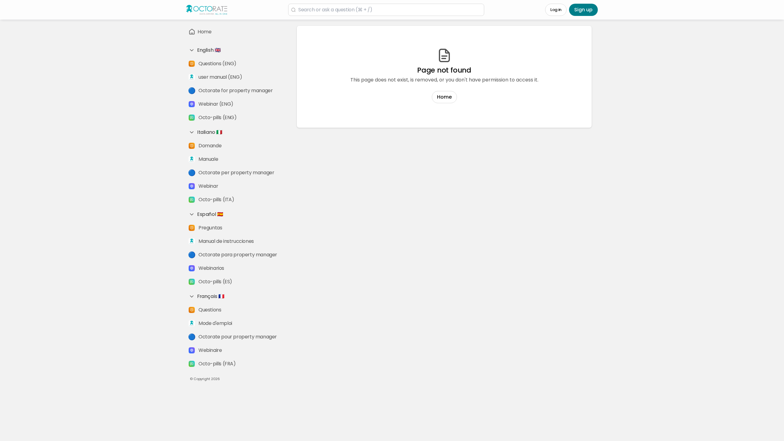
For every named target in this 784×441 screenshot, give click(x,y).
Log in (555, 10)
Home (444, 96)
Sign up (583, 9)
